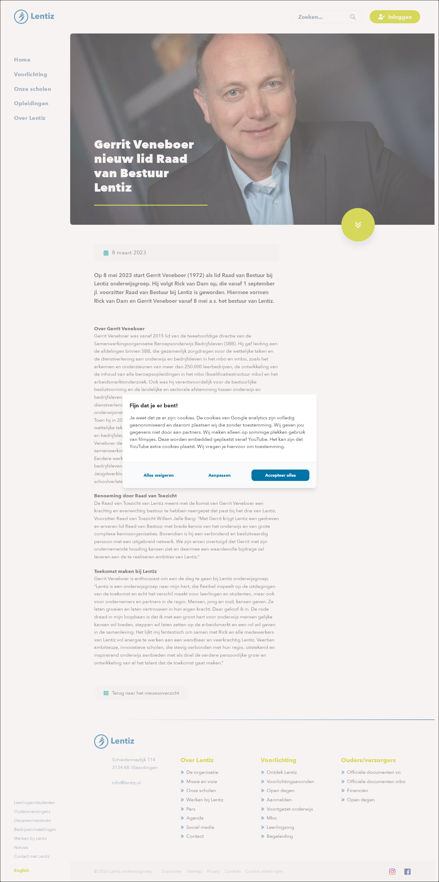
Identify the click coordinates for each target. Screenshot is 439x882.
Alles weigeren (159, 475)
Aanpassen (219, 475)
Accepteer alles (280, 475)
